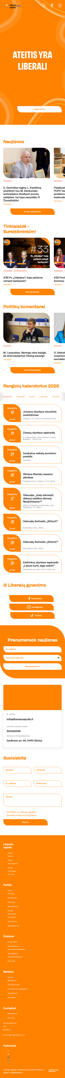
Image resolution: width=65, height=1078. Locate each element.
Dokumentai (14, 985)
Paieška (12, 997)
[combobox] (32, 658)
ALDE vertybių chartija (12, 914)
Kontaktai (12, 1014)
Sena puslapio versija (12, 871)
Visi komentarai (32, 370)
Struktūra (12, 921)
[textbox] (31, 658)
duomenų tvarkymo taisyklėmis (22, 815)
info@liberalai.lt (14, 1035)
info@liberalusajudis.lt (20, 719)
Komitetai (12, 898)
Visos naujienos (32, 212)
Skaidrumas (14, 926)
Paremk (11, 961)
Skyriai (11, 1018)
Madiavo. (52, 1071)
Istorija (11, 902)
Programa (13, 942)
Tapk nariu (39, 109)
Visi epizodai (33, 292)
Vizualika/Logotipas (18, 989)
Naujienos (13, 993)
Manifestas (13, 906)
